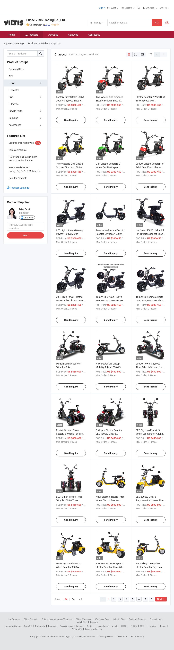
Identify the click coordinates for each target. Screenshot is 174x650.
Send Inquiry (71, 120)
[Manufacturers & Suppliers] (25, 7)
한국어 (124, 626)
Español (28, 626)
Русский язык (66, 626)
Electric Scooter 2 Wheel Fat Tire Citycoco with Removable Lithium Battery (150, 100)
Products (33, 34)
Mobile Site (82, 622)
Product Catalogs (20, 187)
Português (40, 626)
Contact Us (94, 34)
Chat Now (28, 217)
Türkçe (163, 626)
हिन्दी (142, 626)
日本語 (134, 626)
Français (52, 626)
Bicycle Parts (15, 111)
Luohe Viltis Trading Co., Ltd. (46, 20)
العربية (114, 626)
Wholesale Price (102, 619)
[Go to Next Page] (163, 54)
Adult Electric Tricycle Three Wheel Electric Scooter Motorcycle (110, 500)
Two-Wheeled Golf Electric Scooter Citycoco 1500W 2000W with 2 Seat (69, 167)
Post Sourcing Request (167, 22)
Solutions (73, 34)
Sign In (102, 7)
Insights (94, 622)
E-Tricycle (14, 104)
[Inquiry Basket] (139, 7)
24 (66, 599)
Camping (13, 118)
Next (159, 599)
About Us (53, 34)
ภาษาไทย (152, 626)
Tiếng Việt (77, 629)
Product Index (156, 619)
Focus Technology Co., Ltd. (64, 636)
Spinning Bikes (16, 69)
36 (73, 599)
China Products (31, 619)
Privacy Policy (137, 636)
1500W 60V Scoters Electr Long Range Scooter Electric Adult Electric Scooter (150, 300)
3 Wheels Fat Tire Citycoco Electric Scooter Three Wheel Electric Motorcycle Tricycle (110, 567)
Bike (11, 97)
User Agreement (106, 636)
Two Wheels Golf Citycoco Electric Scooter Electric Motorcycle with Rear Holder (111, 100)
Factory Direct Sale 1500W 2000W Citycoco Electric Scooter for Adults (70, 100)
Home (11, 34)
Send (25, 235)
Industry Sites (119, 619)
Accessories (15, 124)
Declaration (122, 636)
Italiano (79, 626)
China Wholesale (83, 619)
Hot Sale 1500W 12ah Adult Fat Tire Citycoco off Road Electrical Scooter (150, 234)
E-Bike (12, 83)
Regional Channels (137, 619)
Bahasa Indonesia (93, 629)
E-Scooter (14, 90)
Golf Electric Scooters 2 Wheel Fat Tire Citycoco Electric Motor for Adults (108, 167)
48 (80, 599)
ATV (11, 76)
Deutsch (90, 626)
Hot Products (14, 619)
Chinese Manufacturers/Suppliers (57, 619)
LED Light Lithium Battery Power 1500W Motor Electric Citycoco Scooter (69, 234)
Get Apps (150, 7)
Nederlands (103, 626)
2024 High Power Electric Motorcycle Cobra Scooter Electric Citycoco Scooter (69, 300)
